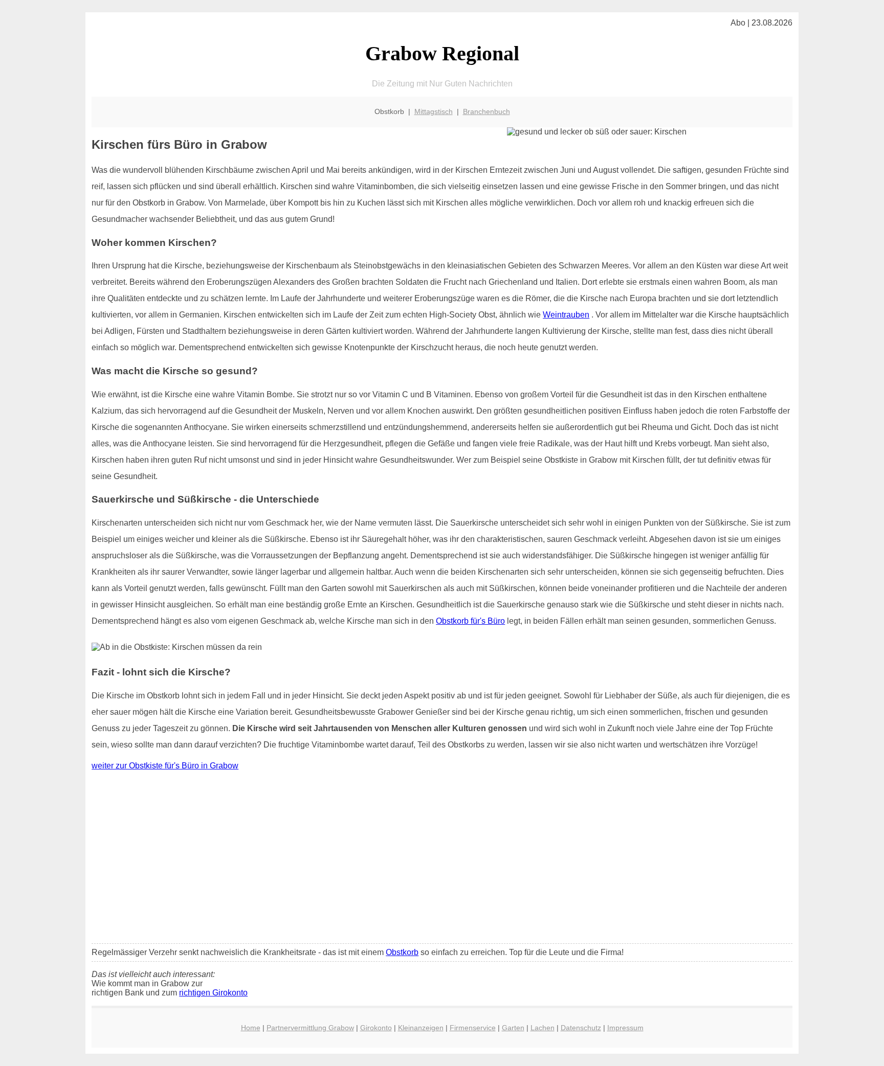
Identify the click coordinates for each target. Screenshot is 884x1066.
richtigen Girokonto (213, 992)
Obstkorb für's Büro (470, 621)
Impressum (625, 1028)
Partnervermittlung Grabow (310, 1028)
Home (250, 1028)
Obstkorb (402, 952)
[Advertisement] (442, 859)
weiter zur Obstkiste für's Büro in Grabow (165, 765)
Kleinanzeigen (421, 1028)
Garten (513, 1028)
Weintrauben (566, 314)
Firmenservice (473, 1028)
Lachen (543, 1028)
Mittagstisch (433, 111)
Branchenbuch (486, 111)
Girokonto (376, 1028)
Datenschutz (581, 1028)
